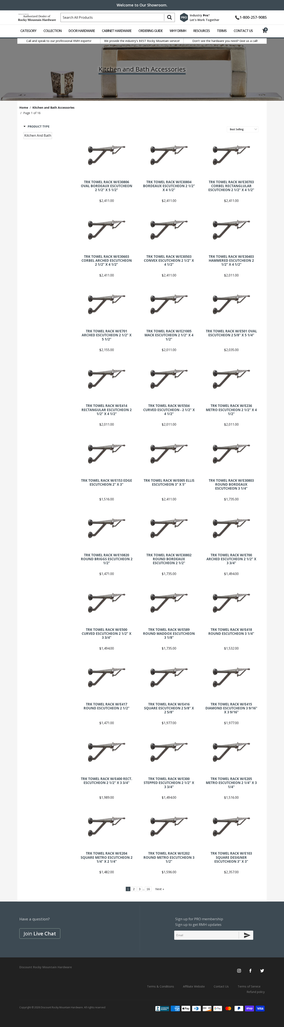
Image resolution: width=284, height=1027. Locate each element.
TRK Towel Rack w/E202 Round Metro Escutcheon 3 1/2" (169, 826)
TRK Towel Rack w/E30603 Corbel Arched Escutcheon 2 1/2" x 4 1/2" (107, 230)
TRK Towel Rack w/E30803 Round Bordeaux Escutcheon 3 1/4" (231, 453)
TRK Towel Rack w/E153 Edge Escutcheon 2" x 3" (107, 453)
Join (40, 933)
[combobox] (118, 17)
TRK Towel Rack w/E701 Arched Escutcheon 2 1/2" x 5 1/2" (107, 304)
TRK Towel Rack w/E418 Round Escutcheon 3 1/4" (231, 603)
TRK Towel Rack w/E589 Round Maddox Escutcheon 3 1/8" (169, 603)
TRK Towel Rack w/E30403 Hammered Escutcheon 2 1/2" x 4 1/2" (231, 230)
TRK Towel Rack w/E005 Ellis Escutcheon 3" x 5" (169, 453)
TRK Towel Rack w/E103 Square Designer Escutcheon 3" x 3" (231, 826)
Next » (159, 889)
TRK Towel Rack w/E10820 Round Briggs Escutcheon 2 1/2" (107, 528)
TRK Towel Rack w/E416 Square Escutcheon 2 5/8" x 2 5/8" (169, 677)
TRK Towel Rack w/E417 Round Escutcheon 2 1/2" (107, 677)
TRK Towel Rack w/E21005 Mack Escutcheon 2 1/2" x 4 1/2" (169, 304)
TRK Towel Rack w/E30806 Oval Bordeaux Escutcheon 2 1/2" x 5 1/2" (107, 155)
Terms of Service (249, 986)
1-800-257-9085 (253, 17)
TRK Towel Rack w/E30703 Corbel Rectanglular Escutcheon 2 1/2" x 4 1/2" (231, 155)
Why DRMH (178, 30)
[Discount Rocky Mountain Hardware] (37, 16)
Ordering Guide (150, 30)
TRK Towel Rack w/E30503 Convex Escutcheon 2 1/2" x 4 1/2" (169, 230)
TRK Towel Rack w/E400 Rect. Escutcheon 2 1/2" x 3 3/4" (107, 752)
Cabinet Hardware (116, 30)
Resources (201, 30)
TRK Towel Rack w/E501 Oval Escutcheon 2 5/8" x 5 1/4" (231, 304)
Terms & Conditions (160, 986)
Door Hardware (82, 30)
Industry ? (200, 15)
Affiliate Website (194, 986)
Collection (52, 30)
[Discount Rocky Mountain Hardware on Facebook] (250, 971)
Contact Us (243, 30)
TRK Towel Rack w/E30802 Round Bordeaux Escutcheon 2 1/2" (169, 528)
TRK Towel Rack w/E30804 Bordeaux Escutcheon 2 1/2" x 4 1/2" (169, 155)
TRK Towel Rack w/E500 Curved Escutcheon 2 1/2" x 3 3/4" (107, 603)
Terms (222, 30)
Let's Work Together (204, 20)
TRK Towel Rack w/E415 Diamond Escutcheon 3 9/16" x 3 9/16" (231, 677)
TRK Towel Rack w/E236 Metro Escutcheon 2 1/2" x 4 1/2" (231, 379)
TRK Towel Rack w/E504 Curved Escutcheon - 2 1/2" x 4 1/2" (169, 379)
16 (148, 889)
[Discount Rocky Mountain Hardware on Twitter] (262, 971)
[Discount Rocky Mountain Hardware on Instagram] (239, 971)
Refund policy (256, 992)
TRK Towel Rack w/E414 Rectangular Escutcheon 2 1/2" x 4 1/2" (107, 379)
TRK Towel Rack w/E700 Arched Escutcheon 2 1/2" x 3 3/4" (231, 528)
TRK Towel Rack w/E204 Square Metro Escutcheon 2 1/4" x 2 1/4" (107, 826)
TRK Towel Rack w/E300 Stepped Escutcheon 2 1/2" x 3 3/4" (169, 752)
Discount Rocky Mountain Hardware (62, 1007)
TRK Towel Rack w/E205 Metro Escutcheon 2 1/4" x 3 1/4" (231, 752)
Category (28, 30)
